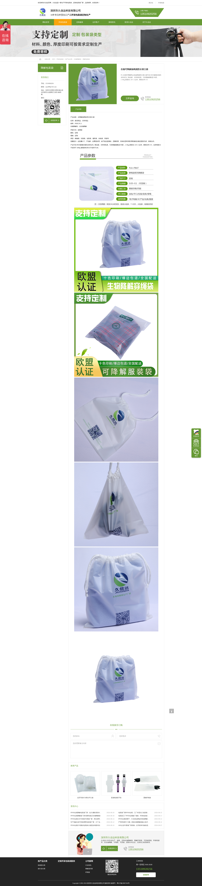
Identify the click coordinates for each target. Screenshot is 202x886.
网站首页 (46, 22)
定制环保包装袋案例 (66, 861)
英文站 (151, 3)
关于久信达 (146, 22)
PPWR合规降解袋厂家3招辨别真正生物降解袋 (85, 816)
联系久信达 (129, 22)
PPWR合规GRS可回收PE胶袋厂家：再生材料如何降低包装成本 (86, 819)
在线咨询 (146, 875)
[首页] (40, 59)
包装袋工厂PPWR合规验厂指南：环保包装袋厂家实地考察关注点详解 (134, 816)
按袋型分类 (41, 865)
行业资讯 (88, 865)
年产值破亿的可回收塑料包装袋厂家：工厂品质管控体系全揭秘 (86, 822)
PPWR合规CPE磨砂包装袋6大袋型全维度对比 (85, 825)
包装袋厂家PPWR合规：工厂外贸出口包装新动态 (134, 812)
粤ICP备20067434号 (123, 883)
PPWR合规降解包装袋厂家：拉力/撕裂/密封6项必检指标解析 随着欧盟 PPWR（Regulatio (86, 812)
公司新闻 (89, 861)
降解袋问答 (89, 868)
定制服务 (79, 22)
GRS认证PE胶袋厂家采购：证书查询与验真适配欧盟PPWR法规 (134, 825)
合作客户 (95, 22)
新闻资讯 (112, 22)
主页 (53, 59)
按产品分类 (68, 59)
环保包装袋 (63, 22)
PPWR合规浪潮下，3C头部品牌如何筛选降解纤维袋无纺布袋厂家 (134, 819)
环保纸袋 (161, 3)
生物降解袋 (77, 59)
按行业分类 (41, 868)
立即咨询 (130, 98)
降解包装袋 (86, 59)
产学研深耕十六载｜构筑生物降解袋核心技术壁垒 (134, 822)
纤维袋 (87, 872)
